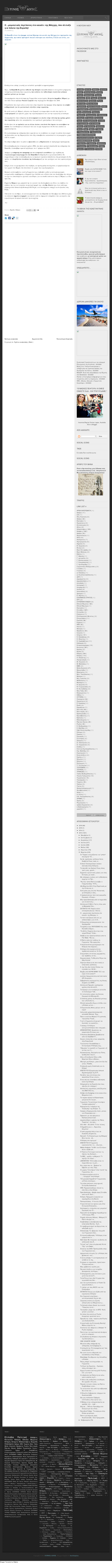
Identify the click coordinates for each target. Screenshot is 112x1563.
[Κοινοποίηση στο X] (32, 210)
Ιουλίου (83, 842)
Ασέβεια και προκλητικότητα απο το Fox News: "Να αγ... (93, 937)
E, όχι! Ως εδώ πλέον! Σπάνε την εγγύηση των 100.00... (91, 968)
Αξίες (79, 527)
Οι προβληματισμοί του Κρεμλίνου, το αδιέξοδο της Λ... (93, 1227)
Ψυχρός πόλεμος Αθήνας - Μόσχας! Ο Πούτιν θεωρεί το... (93, 1218)
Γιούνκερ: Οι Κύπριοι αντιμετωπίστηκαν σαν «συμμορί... (93, 1027)
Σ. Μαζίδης (81, 728)
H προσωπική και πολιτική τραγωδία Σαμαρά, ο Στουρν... (93, 896)
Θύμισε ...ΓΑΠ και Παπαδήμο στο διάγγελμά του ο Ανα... (91, 1407)
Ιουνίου (83, 845)
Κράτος (79, 649)
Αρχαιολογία (82, 535)
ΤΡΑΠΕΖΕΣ (81, 772)
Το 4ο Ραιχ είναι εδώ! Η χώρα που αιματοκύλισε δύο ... (92, 1279)
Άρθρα (79, 519)
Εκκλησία (80, 608)
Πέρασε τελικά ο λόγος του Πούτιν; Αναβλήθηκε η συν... (92, 1385)
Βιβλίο (92, 129)
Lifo (78, 515)
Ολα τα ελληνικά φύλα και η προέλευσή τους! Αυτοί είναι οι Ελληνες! (96, 190)
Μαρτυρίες (81, 672)
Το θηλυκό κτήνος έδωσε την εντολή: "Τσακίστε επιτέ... (92, 1306)
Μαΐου (83, 847)
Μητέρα (80, 676)
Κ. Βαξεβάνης (101, 115)
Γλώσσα (80, 568)
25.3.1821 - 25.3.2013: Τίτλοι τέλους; (92, 1124)
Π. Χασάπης (81, 146)
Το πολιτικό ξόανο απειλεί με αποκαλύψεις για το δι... (91, 919)
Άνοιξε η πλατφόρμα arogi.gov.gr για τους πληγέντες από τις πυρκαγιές (91, 378)
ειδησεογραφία (82, 807)
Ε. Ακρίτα (98, 138)
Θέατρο (96, 140)
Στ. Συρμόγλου (82, 745)
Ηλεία (79, 627)
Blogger (94, 424)
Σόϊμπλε (80, 761)
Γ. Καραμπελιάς (21, 1483)
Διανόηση (80, 583)
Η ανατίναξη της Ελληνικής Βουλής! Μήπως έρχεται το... (93, 1324)
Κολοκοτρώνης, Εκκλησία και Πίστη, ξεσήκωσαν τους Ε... (92, 1053)
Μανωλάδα (81, 670)
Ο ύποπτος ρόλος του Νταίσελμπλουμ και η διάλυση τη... (93, 999)
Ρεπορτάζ (20, 1452)
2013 (81, 833)
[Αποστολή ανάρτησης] (37, 210)
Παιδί (86, 129)
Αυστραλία (86, 112)
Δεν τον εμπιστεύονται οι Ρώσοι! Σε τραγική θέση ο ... (92, 1284)
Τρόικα (79, 784)
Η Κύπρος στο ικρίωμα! (88, 1140)
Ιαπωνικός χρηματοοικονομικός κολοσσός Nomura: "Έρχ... (91, 1013)
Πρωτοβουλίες (82, 716)
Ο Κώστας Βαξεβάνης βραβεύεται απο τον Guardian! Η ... (92, 1035)
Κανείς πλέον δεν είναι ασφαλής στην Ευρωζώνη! (92, 1040)
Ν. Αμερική (89, 118)
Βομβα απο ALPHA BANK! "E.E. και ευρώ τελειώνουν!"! (96, 170)
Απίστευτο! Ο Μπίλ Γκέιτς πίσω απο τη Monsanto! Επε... (93, 905)
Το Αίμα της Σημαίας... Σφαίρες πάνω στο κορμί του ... (91, 1367)
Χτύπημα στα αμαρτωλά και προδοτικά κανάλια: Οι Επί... (91, 950)
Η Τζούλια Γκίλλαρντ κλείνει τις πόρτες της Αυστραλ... (92, 1153)
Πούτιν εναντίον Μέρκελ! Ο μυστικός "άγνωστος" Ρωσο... (93, 1017)
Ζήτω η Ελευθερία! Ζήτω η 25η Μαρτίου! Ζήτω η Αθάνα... (90, 1058)
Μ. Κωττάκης (54, 1493)
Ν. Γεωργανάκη (83, 123)
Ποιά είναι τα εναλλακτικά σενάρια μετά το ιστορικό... (93, 1333)
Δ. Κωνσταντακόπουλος (85, 138)
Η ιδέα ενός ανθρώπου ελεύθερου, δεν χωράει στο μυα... (92, 1380)
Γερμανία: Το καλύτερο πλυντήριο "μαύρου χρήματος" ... (92, 1103)
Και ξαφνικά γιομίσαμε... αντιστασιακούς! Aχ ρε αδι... (91, 1297)
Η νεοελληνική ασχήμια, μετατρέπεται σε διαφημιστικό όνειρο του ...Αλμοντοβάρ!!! (96, 200)
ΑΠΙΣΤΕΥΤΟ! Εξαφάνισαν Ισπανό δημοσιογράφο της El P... (92, 1071)
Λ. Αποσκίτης (91, 143)
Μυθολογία (101, 143)
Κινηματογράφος (96, 109)
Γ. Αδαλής (99, 129)
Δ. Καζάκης (81, 573)
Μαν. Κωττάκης (23, 1498)
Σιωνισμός (80, 738)
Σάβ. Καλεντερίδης (84, 730)
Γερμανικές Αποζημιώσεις (86, 566)
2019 (81, 825)
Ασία (79, 112)
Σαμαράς (80, 736)
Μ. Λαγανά (81, 662)
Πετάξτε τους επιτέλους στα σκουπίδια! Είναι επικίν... (90, 1076)
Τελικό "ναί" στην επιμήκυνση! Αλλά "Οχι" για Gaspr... (93, 1245)
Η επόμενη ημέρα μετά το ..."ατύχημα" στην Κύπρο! (89, 1175)
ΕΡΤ (78, 600)
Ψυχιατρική (81, 803)
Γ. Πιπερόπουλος (83, 132)
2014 (81, 830)
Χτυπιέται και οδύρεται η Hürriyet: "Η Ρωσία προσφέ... (93, 1329)
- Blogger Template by (67, 1556)
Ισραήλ (35, 1467)
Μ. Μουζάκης (81, 664)
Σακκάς (80, 734)
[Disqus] (38, 253)
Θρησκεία (92, 101)
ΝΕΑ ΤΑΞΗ (68, 18)
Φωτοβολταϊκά (82, 790)
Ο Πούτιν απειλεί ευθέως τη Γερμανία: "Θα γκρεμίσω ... (91, 941)
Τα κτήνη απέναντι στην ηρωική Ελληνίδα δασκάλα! (91, 1184)
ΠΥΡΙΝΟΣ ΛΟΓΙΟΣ (50, 1556)
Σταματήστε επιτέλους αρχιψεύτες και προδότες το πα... (92, 955)
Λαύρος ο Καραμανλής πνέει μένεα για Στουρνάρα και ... (93, 1112)
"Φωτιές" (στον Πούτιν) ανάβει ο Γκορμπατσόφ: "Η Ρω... (91, 883)
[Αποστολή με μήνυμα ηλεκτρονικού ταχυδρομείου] (27, 210)
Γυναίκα (101, 121)
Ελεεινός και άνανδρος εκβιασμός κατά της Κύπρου (92, 1080)
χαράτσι (80, 809)
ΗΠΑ (88, 98)
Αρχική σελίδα (37, 339)
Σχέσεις (80, 149)
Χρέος (79, 801)
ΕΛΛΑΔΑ (9, 18)
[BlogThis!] (30, 210)
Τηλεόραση (81, 780)
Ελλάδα (80, 89)
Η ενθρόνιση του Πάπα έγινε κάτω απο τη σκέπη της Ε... (92, 1376)
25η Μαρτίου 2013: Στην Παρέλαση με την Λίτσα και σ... (93, 887)
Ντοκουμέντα (81, 693)
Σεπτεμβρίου (85, 838)
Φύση (79, 792)
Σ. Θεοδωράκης (92, 146)
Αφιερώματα (91, 115)
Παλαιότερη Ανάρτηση (64, 339)
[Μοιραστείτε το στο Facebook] (35, 210)
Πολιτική (88, 89)
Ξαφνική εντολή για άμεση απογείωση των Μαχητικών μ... (92, 1302)
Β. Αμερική (81, 546)
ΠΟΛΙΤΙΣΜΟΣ (54, 18)
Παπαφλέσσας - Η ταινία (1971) (91, 1201)
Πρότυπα (80, 718)
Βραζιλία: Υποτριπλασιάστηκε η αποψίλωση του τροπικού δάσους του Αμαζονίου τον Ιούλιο (89, 368)
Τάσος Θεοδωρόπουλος (85, 774)
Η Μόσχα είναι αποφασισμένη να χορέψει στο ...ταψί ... (92, 1403)
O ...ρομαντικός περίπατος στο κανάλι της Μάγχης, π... (91, 914)
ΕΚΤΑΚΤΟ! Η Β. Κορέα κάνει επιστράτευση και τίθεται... (91, 910)
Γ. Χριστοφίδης (95, 132)
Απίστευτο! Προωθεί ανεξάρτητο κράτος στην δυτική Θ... (91, 986)
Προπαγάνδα (81, 714)
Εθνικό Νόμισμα (83, 606)
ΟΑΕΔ (79, 695)
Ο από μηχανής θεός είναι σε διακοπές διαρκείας (90, 1132)
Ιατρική (79, 633)
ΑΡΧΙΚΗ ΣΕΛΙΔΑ (100, 815)
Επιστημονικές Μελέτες (85, 616)
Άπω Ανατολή (82, 517)
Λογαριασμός (82, 660)
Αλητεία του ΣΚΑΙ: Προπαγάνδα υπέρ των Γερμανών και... (93, 1250)
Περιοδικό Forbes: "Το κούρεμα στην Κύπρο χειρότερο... (92, 1412)
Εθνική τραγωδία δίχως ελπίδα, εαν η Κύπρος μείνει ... (93, 1004)
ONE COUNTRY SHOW (87, 1341)
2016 (81, 828)
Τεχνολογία (82, 106)
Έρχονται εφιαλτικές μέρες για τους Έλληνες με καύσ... (93, 874)
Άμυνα (21, 1481)
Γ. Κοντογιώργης (83, 560)
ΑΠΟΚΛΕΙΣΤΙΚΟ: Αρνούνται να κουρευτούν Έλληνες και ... (90, 1031)
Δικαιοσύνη (81, 591)
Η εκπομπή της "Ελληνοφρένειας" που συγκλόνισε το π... (93, 1349)
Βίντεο (80, 129)
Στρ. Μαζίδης (81, 751)
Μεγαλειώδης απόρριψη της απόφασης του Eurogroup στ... (91, 1345)
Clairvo (15, 1562)
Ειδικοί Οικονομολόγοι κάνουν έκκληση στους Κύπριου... (90, 865)
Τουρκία (94, 98)
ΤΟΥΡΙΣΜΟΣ (81, 767)
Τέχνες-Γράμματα (94, 106)
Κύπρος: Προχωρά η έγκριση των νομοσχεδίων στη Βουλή (91, 1198)
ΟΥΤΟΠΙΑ (80, 697)
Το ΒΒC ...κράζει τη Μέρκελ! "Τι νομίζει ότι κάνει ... (91, 1157)
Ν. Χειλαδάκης (94, 123)
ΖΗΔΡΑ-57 (88, 815)
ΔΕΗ (78, 577)
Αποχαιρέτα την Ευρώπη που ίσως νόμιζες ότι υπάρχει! (92, 1085)
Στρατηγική (81, 753)
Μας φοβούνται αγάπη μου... (90, 1267)
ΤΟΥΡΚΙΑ (99, 149)
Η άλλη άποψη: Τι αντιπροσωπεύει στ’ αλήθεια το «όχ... (93, 1259)
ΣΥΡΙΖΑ (7, 1506)
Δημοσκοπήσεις (82, 581)
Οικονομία (81, 98)
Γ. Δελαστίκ (81, 558)
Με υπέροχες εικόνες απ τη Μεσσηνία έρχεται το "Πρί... (93, 878)
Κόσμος (18, 210)
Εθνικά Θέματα (90, 92)
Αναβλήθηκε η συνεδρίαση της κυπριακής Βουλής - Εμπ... (90, 1223)
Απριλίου (84, 850)
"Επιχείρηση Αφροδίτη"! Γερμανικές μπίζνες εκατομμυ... (93, 1180)
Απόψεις (95, 89)
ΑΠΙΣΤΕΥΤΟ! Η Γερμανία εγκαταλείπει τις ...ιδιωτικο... (91, 1144)
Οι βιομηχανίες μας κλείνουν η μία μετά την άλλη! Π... (92, 1275)
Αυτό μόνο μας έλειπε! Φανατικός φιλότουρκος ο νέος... (92, 892)
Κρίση (79, 651)
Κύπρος (99, 92)
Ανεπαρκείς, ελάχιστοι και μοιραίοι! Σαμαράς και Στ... (93, 1209)
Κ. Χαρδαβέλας (83, 109)
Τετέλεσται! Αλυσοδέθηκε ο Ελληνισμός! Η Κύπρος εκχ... (91, 1045)
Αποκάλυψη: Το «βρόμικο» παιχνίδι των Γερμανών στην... (92, 1232)
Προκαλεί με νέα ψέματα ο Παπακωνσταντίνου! (90, 1116)
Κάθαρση (81, 118)
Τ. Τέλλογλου (89, 149)
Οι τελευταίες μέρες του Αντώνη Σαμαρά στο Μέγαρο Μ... (91, 995)
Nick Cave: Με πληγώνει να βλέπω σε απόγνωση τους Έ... (93, 1241)
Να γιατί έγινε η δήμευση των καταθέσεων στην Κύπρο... (90, 1353)
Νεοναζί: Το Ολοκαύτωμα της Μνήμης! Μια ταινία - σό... (93, 1137)
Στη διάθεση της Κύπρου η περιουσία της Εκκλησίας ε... (93, 1338)
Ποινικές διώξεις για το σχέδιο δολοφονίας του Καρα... (91, 1270)
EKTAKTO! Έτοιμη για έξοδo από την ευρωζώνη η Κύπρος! (93, 1293)
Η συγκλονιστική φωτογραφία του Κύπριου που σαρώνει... (92, 945)
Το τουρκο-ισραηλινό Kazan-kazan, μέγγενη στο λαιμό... (92, 1098)
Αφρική (79, 544)
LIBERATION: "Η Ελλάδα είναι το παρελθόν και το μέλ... (92, 1162)
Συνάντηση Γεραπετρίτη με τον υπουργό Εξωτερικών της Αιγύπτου (91, 363)
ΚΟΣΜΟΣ (22, 18)
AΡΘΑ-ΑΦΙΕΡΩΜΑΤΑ (84, 510)
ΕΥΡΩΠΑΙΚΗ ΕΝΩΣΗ (84, 602)
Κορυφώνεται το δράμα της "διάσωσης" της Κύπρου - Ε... (91, 1107)
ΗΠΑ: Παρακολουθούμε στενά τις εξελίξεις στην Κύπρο (91, 1189)
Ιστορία (80, 95)
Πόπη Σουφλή (81, 720)
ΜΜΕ (79, 666)
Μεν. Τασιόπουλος (83, 674)
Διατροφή (80, 585)
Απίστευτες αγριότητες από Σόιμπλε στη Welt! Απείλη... (93, 1089)
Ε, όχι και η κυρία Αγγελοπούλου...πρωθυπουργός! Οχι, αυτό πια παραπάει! (96, 181)
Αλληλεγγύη (81, 525)
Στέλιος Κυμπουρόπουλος (86, 749)
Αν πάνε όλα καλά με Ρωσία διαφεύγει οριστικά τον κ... (90, 1315)
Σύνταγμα (80, 763)
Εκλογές (26, 1475)
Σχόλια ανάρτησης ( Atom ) (23, 342)
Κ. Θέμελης (81, 143)
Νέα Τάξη (102, 98)
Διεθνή (79, 589)
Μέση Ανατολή (82, 101)
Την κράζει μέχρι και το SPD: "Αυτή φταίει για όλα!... (92, 1311)
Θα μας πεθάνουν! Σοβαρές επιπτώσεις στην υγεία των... (91, 1398)
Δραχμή (80, 593)
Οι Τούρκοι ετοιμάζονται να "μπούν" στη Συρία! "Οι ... (93, 856)
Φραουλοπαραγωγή (84, 788)
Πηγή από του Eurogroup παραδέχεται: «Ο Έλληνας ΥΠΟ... (93, 1214)
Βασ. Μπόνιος (82, 552)
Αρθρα (79, 533)
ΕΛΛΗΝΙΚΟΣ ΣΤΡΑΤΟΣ (84, 140)
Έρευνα (25, 1463)
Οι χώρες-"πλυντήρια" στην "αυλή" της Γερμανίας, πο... (93, 1171)
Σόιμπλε (80, 759)
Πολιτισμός (81, 104)
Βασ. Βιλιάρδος (82, 550)
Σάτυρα (80, 126)
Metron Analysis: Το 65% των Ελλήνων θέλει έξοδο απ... (93, 1148)
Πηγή (6, 202)
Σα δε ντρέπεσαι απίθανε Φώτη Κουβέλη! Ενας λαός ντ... (91, 860)
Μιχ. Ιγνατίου (82, 678)
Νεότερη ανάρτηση (11, 339)
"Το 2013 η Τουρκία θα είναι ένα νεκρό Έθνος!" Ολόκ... (91, 932)
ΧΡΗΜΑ (79, 798)
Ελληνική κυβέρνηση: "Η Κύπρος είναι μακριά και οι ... (93, 1236)
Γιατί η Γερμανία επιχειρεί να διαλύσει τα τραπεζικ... (91, 1022)
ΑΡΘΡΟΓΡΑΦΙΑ (37, 18)
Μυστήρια (80, 682)
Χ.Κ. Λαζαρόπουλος (90, 121)
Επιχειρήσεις (82, 618)
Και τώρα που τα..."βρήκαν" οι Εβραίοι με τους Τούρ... (90, 1166)
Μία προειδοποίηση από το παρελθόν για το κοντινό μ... (93, 901)
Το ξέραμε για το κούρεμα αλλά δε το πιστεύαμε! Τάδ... (93, 991)
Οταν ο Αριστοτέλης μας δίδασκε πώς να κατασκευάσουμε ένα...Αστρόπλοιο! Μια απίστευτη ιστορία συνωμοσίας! (91, 470)
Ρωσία (100, 101)
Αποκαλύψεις (89, 95)
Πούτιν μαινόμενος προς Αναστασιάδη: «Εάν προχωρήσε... (93, 1416)
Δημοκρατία (81, 579)
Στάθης (101, 146)
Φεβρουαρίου (85, 1420)
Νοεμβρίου (85, 835)
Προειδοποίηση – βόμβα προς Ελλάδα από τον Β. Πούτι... (93, 1193)
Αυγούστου (84, 840)
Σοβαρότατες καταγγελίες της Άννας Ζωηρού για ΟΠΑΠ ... (93, 981)
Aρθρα (104, 106)
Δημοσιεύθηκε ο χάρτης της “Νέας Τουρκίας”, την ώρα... (92, 1121)
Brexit (15, 1481)
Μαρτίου (84, 852)
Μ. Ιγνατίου (23, 1458)
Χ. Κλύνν (80, 794)
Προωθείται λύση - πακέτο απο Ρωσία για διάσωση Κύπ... (93, 1320)
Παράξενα (81, 115)
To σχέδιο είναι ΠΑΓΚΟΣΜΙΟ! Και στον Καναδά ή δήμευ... (93, 927)
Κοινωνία (103, 89)
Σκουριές (80, 740)
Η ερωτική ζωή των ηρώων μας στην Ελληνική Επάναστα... (92, 1205)
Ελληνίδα (80, 612)
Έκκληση (80, 521)
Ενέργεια (96, 112)
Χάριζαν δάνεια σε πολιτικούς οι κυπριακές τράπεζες (92, 963)
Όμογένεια (100, 126)
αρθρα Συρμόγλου (83, 805)
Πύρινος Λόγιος (92, 104)
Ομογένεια (98, 118)
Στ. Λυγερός (31, 1477)
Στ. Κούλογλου (89, 126)
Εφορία (80, 622)
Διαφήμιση (81, 587)
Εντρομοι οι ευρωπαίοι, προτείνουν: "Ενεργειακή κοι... (92, 1263)
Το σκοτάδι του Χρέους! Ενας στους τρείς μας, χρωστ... (92, 869)
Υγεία (80, 121)
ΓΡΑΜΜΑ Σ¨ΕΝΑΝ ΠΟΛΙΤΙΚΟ (86, 135)
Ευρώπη (12, 210)
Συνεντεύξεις (82, 755)
